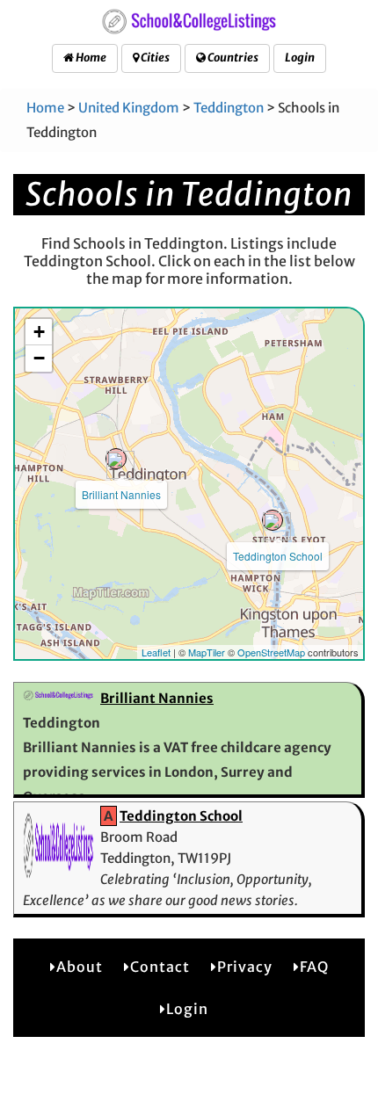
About (79, 966)
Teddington (228, 107)
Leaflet (156, 652)
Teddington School (278, 555)
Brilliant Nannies (121, 494)
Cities (154, 57)
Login (300, 57)
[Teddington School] (272, 520)
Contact (160, 966)
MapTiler (206, 652)
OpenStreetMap (271, 652)
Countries (232, 57)
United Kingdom (128, 107)
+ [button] (39, 332)
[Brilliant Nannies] (116, 458)
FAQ (314, 966)
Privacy (245, 966)
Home (90, 57)
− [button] (39, 358)
